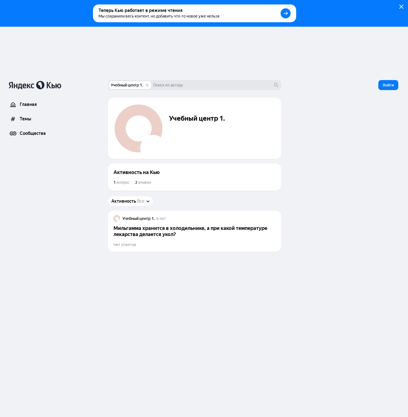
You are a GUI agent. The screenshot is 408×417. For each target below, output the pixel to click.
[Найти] (276, 85)
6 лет (161, 218)
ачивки (143, 182)
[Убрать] (147, 85)
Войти (388, 85)
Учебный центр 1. (127, 85)
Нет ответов (125, 244)
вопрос (122, 182)
